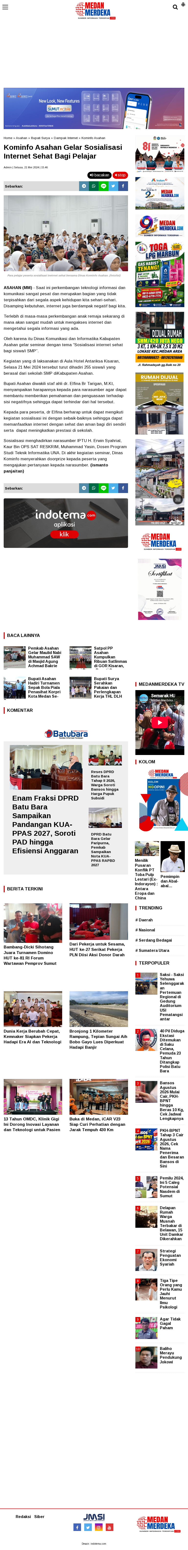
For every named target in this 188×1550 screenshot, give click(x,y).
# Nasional (145, 930)
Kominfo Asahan (93, 138)
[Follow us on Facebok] (77, 1527)
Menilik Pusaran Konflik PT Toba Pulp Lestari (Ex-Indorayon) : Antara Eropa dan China (146, 879)
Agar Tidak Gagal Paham (170, 1323)
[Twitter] (113, 186)
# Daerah (144, 920)
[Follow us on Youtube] (109, 1527)
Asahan (21, 138)
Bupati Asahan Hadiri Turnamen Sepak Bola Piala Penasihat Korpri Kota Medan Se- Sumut (32, 690)
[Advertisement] (94, 54)
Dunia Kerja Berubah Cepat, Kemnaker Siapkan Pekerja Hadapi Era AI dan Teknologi (32, 1036)
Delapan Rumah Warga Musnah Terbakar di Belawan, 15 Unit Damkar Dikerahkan (171, 1223)
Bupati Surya (40, 138)
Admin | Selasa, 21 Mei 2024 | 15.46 (26, 167)
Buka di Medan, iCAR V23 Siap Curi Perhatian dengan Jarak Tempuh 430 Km (97, 1124)
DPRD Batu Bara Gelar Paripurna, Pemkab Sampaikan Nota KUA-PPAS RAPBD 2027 (103, 849)
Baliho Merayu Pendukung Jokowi (171, 1355)
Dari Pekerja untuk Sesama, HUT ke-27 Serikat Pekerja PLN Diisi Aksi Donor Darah (97, 949)
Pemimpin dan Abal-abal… (170, 881)
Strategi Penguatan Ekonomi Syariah (170, 1258)
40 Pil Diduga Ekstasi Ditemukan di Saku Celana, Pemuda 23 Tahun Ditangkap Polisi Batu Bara (172, 1051)
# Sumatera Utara (152, 950)
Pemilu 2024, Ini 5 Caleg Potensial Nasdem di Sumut (172, 1187)
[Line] (103, 186)
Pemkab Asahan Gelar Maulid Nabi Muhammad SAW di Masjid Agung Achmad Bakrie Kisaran (32, 659)
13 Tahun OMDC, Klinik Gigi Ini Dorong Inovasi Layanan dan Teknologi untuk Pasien (32, 1124)
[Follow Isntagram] (98, 1527)
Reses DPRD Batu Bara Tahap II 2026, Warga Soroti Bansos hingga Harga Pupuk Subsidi (104, 785)
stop (121, 175)
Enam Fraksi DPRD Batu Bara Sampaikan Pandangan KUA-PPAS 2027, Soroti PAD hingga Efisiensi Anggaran (45, 824)
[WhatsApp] (94, 186)
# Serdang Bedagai (153, 940)
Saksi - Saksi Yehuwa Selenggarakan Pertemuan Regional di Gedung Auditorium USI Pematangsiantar (172, 997)
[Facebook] (123, 186)
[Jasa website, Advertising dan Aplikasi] (66, 551)
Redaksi (23, 1517)
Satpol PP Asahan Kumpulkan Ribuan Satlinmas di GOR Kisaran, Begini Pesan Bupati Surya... (98, 659)
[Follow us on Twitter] (88, 1527)
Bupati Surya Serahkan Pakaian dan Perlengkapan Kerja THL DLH (108, 687)
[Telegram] (84, 186)
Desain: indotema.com (94, 1543)
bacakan (101, 175)
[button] (183, 2)
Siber (39, 1517)
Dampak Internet (66, 138)
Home (8, 138)
